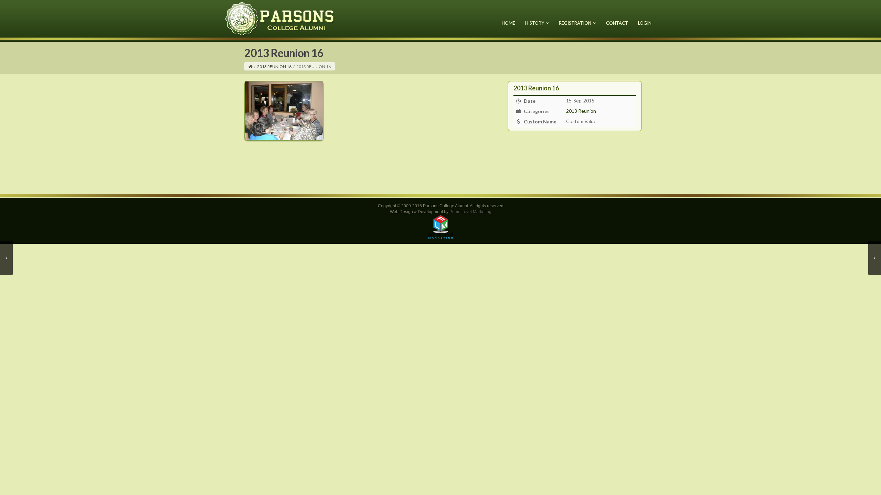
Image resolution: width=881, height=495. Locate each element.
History (534, 23)
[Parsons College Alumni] (280, 19)
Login (644, 23)
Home (508, 23)
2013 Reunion (581, 111)
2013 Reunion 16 (274, 66)
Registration (575, 23)
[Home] (250, 66)
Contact (617, 23)
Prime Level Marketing (470, 211)
